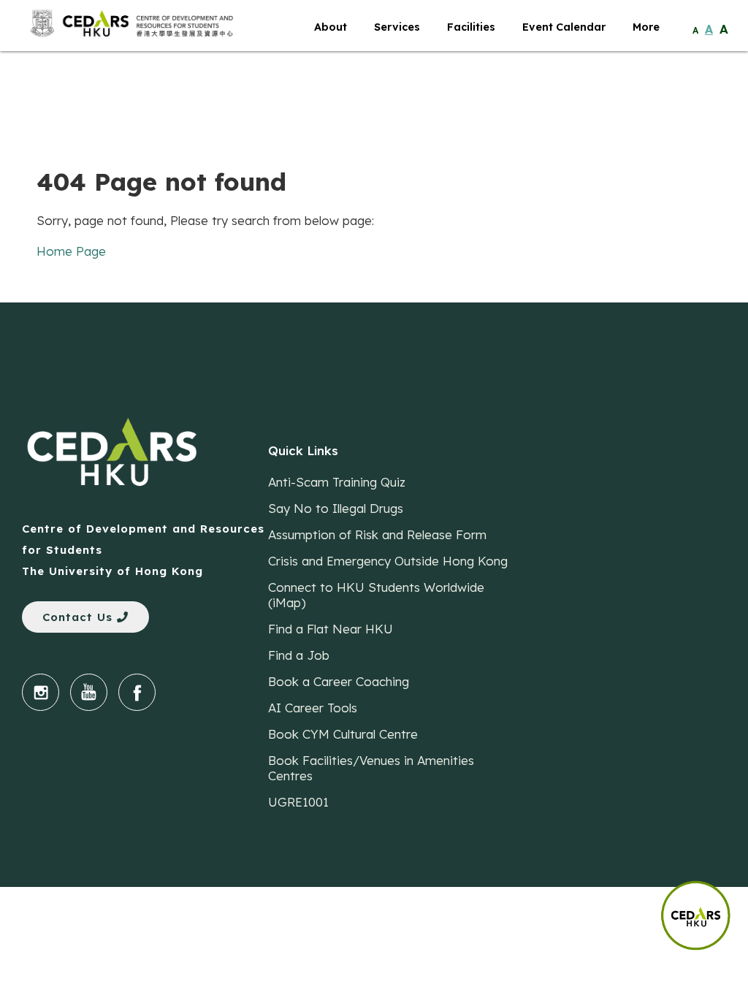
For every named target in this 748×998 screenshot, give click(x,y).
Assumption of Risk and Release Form (377, 534)
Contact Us (79, 617)
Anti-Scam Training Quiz (336, 482)
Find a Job (298, 655)
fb (137, 692)
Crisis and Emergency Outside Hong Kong (388, 560)
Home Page (71, 251)
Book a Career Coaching (338, 681)
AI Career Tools (312, 707)
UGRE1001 (298, 802)
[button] (704, 908)
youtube (88, 692)
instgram (40, 692)
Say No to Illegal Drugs (335, 508)
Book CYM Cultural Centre (343, 734)
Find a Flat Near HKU (330, 628)
